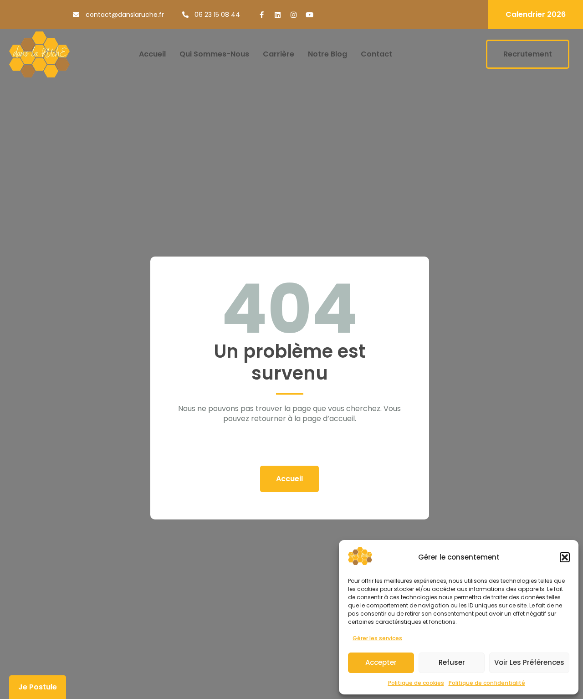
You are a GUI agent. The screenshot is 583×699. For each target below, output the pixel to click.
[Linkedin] (277, 14)
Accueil (152, 54)
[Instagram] (293, 14)
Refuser (452, 662)
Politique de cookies (416, 683)
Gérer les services (377, 638)
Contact (376, 54)
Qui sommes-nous (214, 54)
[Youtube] (309, 14)
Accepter (381, 662)
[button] (564, 557)
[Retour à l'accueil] (39, 54)
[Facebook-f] (261, 14)
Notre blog (327, 54)
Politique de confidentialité (487, 683)
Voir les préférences (529, 662)
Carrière (278, 54)
